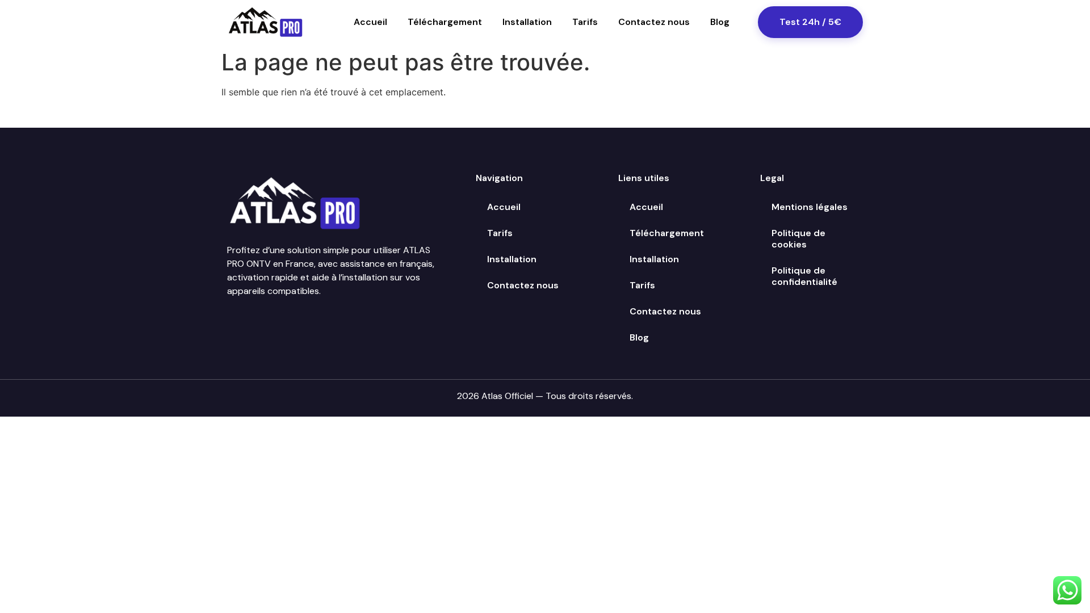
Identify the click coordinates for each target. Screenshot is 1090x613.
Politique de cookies (798, 238)
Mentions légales (810, 207)
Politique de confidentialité (804, 276)
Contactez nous (654, 22)
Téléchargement (445, 22)
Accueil (370, 22)
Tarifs (585, 22)
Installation (527, 22)
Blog (720, 22)
